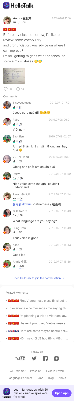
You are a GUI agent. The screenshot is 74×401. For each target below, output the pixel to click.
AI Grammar (17, 371)
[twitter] (34, 358)
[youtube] (20, 358)
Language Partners (20, 378)
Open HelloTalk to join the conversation (37, 278)
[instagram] (56, 358)
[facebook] (45, 358)
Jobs (40, 378)
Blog (51, 378)
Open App (61, 393)
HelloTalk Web (55, 371)
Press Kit (35, 371)
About (62, 378)
